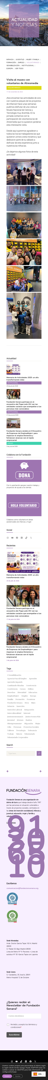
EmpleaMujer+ (13, 696)
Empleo (21, 62)
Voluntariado (33, 62)
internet (27, 713)
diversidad (21, 692)
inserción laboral (14, 710)
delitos (30, 689)
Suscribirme (14, 1035)
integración (29, 710)
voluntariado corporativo (17, 737)
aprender (33, 679)
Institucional (28, 65)
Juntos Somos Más (33, 717)
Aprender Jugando (14, 682)
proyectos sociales (31, 727)
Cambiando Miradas (15, 685)
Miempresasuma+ (14, 724)
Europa (10, 68)
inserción (20, 706)
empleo (25, 696)
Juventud (20, 59)
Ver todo (19, 68)
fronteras (31, 699)
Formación (11, 62)
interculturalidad (14, 713)
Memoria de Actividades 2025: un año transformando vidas (23, 378)
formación (19, 699)
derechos (11, 692)
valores (19, 734)
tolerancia (32, 730)
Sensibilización (13, 65)
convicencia (31, 685)
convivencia (12, 689)
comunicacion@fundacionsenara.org (22, 888)
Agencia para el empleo (17, 679)
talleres (10, 730)
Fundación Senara (14, 703)
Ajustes (17, 1076)
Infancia (10, 59)
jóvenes (20, 720)
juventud (11, 720)
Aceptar (7, 1076)
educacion (33, 692)
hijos (33, 703)
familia (10, 699)
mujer (37, 724)
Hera (27, 703)
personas (17, 727)
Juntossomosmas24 (15, 717)
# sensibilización (14, 675)
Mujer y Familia (32, 59)
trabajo (10, 734)
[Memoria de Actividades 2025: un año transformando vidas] (13, 373)
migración (28, 724)
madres (29, 720)
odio (9, 727)
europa (33, 696)
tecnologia (21, 730)
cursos (23, 689)
